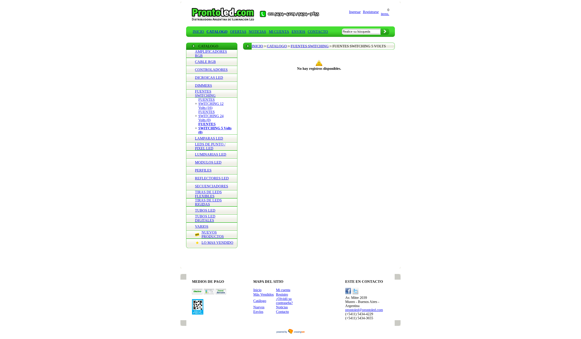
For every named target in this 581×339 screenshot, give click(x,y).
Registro (282, 294)
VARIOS (201, 226)
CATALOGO (277, 46)
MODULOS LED (208, 162)
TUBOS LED (205, 210)
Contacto (282, 312)
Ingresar (355, 12)
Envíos (258, 312)
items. (385, 14)
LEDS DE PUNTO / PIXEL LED (210, 146)
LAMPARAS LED (209, 138)
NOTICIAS (257, 32)
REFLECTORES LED (212, 178)
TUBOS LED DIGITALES (205, 218)
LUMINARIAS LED (210, 154)
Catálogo (259, 301)
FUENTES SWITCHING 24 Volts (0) (211, 116)
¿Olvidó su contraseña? (284, 301)
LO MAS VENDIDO (217, 243)
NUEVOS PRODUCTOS (213, 234)
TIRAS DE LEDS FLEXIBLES (208, 194)
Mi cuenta (283, 290)
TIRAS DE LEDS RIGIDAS (208, 202)
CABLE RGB (205, 62)
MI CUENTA (279, 32)
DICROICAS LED (209, 78)
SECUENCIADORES (211, 186)
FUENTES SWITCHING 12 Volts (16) (211, 104)
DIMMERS (203, 85)
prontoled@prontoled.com (364, 310)
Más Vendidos (263, 294)
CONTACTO (318, 32)
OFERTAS (238, 32)
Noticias (282, 307)
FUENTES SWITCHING (205, 93)
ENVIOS (298, 32)
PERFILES (203, 170)
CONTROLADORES (211, 70)
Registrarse (371, 12)
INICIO (198, 32)
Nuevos (258, 307)
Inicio (257, 290)
